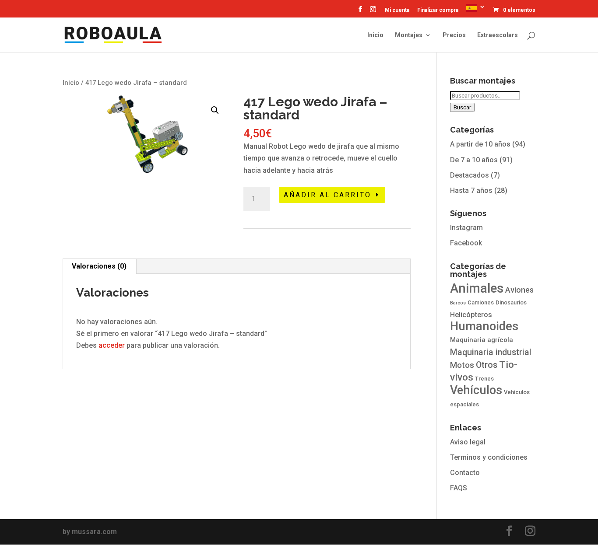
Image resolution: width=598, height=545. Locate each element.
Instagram (466, 228)
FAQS (458, 488)
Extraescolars (497, 35)
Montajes (408, 35)
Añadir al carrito (327, 195)
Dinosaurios (511, 302)
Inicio (375, 35)
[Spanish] (475, 10)
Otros (486, 365)
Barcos (458, 303)
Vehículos (476, 390)
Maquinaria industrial (490, 352)
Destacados (469, 175)
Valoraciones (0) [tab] (99, 266)
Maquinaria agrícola (481, 340)
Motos (462, 365)
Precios (454, 35)
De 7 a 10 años (474, 160)
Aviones (519, 290)
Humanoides (484, 326)
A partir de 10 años (480, 144)
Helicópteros (471, 315)
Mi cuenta (397, 10)
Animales (476, 288)
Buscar (462, 107)
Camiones (481, 302)
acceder (111, 345)
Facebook (466, 243)
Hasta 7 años (471, 190)
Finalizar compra (437, 10)
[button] (215, 110)
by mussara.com (90, 532)
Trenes (484, 378)
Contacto (465, 472)
